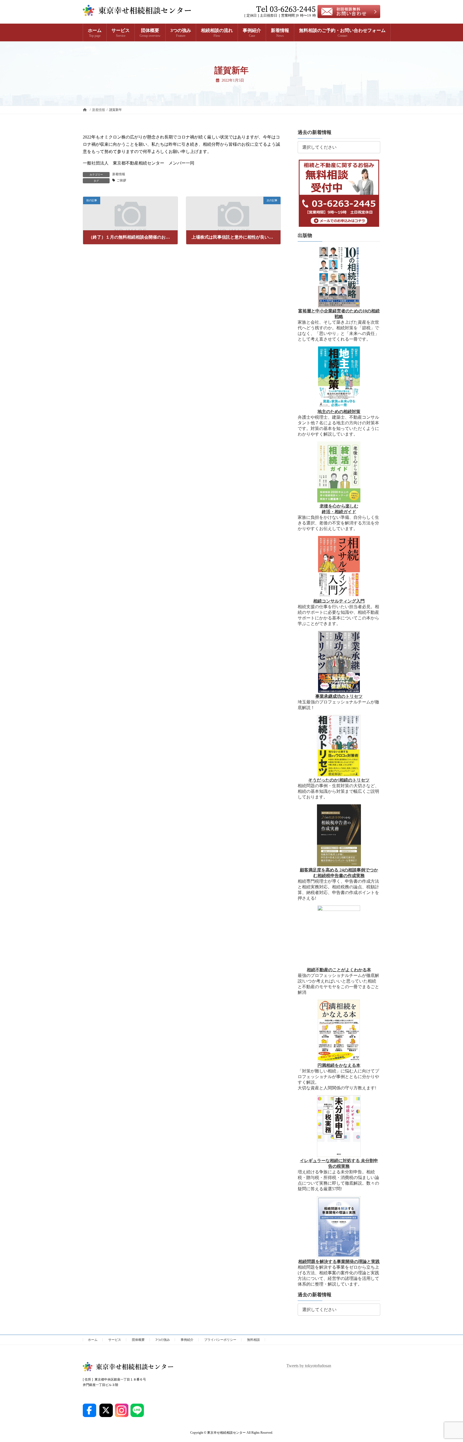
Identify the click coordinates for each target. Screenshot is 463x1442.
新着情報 (118, 174)
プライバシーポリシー (220, 1340)
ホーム (93, 1340)
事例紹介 (187, 1340)
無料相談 (253, 1340)
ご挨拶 (121, 180)
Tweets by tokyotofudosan (308, 1365)
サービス (114, 1340)
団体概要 (138, 1340)
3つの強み (162, 1340)
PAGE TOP (447, 1394)
